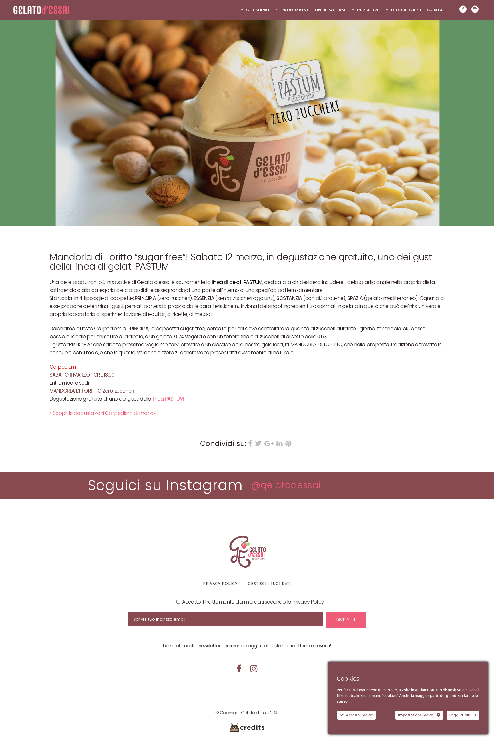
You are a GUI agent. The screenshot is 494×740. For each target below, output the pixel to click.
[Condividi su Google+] (269, 444)
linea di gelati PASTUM (237, 282)
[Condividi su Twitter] (258, 444)
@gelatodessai (285, 484)
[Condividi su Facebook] (250, 444)
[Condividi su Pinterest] (288, 444)
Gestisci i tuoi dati (269, 584)
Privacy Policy (220, 584)
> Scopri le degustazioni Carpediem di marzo (102, 413)
